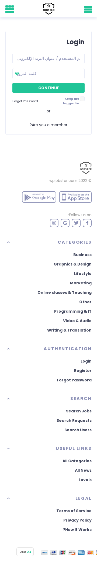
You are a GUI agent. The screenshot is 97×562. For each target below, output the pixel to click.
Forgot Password (74, 380)
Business (82, 254)
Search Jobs (79, 411)
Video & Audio (77, 320)
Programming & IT (73, 311)
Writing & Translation (69, 330)
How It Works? (77, 529)
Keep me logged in (71, 100)
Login (86, 361)
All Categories (77, 461)
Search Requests (74, 420)
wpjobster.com (63, 180)
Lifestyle (83, 273)
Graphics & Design (73, 264)
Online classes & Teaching (64, 292)
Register (83, 370)
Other (85, 302)
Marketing (81, 283)
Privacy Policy (77, 520)
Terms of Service (74, 510)
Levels (85, 479)
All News (83, 470)
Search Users (78, 430)
